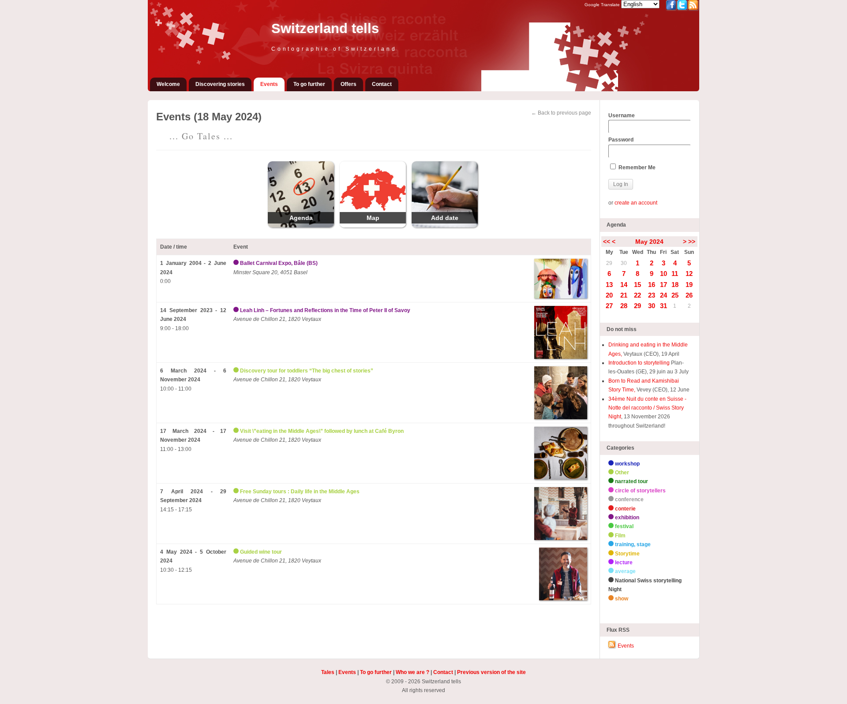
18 (674, 284)
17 (663, 284)
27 (609, 305)
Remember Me (636, 167)
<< (606, 241)
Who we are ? (412, 672)
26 (689, 295)
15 (637, 284)
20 (609, 295)
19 (689, 284)
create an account (636, 203)
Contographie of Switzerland (334, 49)
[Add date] (445, 226)
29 (609, 263)
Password (620, 140)
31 (663, 305)
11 (674, 273)
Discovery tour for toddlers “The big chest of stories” (306, 371)
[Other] (236, 371)
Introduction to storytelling (639, 363)
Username (621, 115)
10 (663, 273)
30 (624, 263)
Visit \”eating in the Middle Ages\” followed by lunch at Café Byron (322, 431)
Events (269, 84)
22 (637, 295)
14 (623, 284)
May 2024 (649, 241)
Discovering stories (220, 84)
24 (663, 295)
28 (623, 305)
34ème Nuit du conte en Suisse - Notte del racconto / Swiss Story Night (647, 408)
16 (651, 284)
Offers (348, 84)
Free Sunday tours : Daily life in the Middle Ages (300, 491)
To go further (309, 84)
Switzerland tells (325, 28)
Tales (327, 672)
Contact (382, 84)
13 (609, 284)
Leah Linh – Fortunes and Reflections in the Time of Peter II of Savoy (325, 310)
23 (651, 295)
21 (623, 295)
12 (689, 273)
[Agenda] (301, 226)
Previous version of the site (491, 672)
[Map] (373, 226)
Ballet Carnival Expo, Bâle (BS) (279, 263)
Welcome (168, 84)
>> (691, 241)
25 (674, 295)
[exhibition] (236, 263)
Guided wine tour (261, 552)
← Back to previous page (561, 113)
